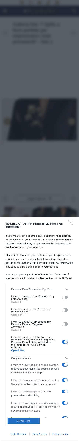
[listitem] (39, 289)
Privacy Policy (60, 434)
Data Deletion (19, 434)
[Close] (71, 224)
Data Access (39, 434)
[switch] (65, 297)
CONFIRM (23, 421)
